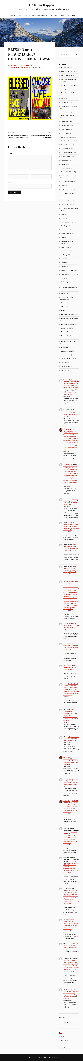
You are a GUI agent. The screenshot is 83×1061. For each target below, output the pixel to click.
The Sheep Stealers (66, 332)
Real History (64, 293)
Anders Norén (53, 1057)
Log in (62, 1036)
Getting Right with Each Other (69, 175)
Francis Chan (64, 160)
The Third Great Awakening (68, 335)
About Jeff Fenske (42, 15)
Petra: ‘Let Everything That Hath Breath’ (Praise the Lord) (70, 945)
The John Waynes (66, 328)
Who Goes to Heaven (67, 358)
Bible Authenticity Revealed (69, 106)
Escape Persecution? (66, 148)
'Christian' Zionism (18, 67)
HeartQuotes (65, 197)
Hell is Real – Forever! (67, 201)
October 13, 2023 (27, 65)
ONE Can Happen (41, 5)
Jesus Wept (38, 67)
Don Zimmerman (68, 464)
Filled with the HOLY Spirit (68, 152)
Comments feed (65, 1044)
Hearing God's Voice (66, 189)
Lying (62, 237)
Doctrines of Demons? (67, 141)
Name (10, 173)
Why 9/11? (64, 362)
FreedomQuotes (65, 168)
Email (33, 173)
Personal (63, 262)
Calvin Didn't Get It (66, 121)
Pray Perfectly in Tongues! (68, 274)
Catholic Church (65, 125)
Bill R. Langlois (67, 665)
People (63, 258)
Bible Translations (66, 112)
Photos (63, 266)
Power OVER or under (67, 270)
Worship (63, 370)
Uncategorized (65, 355)
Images (27, 67)
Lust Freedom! (65, 230)
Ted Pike (63, 310)
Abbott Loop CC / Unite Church (70, 93)
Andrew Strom (65, 102)
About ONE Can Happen (57, 15)
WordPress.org (65, 1047)
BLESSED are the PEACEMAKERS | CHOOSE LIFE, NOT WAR (29, 54)
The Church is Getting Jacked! (69, 318)
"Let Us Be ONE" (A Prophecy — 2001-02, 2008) (21, 15)
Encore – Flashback (66, 145)
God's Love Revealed (67, 181)
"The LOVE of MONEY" (67, 71)
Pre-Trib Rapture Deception (69, 282)
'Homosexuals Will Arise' (68, 85)
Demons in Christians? (67, 133)
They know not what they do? (69, 341)
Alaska (63, 98)
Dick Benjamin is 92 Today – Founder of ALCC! (69, 667)
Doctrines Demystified (67, 137)
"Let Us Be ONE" (65, 67)
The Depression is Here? (67, 324)
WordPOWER (65, 366)
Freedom (63, 164)
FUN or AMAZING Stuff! (68, 172)
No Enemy (64, 255)
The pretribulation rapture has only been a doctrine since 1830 (18, 136)
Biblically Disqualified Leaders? (69, 116)
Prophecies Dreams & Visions (69, 287)
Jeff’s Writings (71, 15)
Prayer (63, 278)
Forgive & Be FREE (66, 156)
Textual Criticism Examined (68, 314)
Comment (11, 153)
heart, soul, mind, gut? (67, 193)
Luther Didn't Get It (66, 233)
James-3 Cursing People (68, 222)
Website (10, 182)
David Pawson (65, 129)
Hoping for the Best (66, 204)
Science (63, 307)
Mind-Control (65, 247)
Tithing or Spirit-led (66, 351)
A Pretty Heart (65, 89)
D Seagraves (66, 643)
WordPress (36, 1057)
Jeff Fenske (13, 65)
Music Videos (65, 251)
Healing (63, 185)
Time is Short (64, 347)
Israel (33, 67)
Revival (63, 303)
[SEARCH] (76, 54)
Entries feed (64, 1040)
